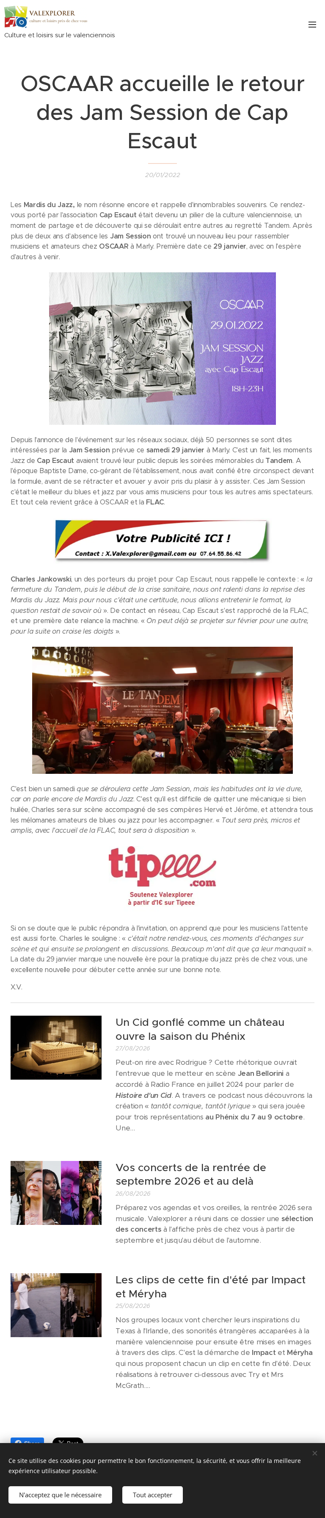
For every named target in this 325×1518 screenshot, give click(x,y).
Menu (312, 24)
